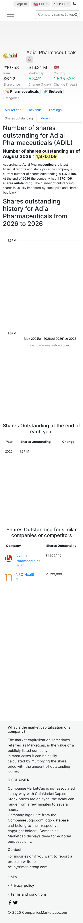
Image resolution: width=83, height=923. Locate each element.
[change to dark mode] (74, 4)
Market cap (13, 110)
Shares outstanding (19, 118)
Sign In (21, 4)
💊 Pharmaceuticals (22, 91)
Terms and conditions (28, 894)
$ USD (60, 4)
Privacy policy (22, 885)
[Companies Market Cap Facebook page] (10, 903)
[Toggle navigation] (11, 14)
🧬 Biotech (52, 91)
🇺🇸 (38, 4)
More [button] (44, 118)
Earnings (55, 110)
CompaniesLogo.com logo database (38, 820)
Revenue (35, 110)
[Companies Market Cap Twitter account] (15, 903)
